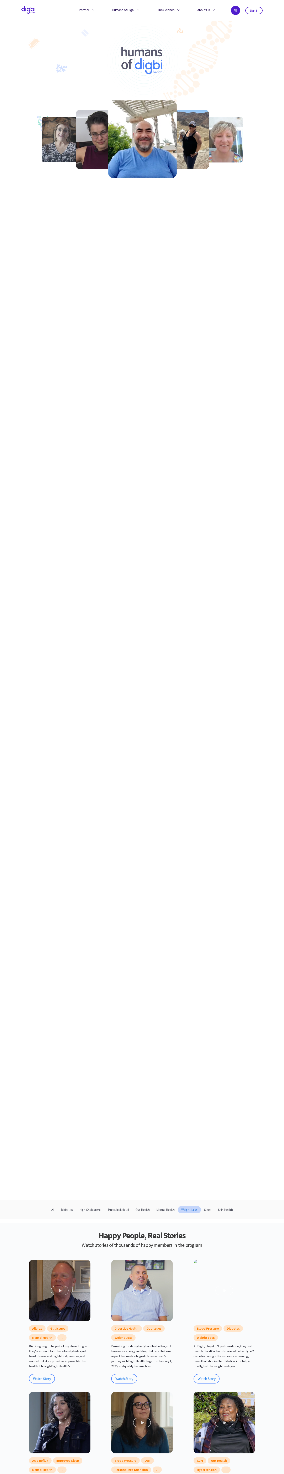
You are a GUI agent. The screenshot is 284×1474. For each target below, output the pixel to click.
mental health (42, 1337)
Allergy (37, 1328)
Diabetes (233, 1328)
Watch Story (42, 1378)
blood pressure (208, 1328)
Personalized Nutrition (131, 1470)
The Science (166, 10)
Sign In (253, 10)
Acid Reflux (40, 1460)
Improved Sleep (67, 1460)
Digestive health (126, 1328)
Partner (84, 10)
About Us (203, 10)
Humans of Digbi (123, 10)
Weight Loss (123, 1337)
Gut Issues (57, 1328)
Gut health (219, 1460)
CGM (147, 1460)
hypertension (207, 1470)
